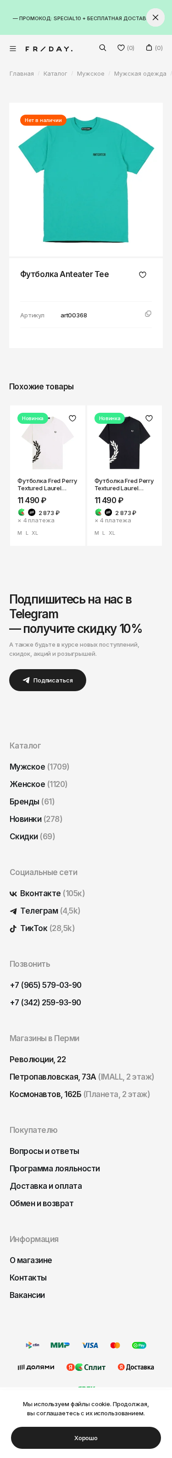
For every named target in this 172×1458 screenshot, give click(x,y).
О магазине (31, 1260)
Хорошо (86, 1437)
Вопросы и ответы (44, 1151)
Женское (39, 784)
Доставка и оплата (46, 1186)
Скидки (32, 836)
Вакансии (27, 1295)
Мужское (40, 766)
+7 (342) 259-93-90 (45, 1002)
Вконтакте (52, 893)
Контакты (28, 1277)
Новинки (36, 819)
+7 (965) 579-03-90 (46, 985)
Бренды (32, 801)
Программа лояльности (55, 1168)
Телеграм (50, 910)
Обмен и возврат (41, 1203)
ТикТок (47, 928)
